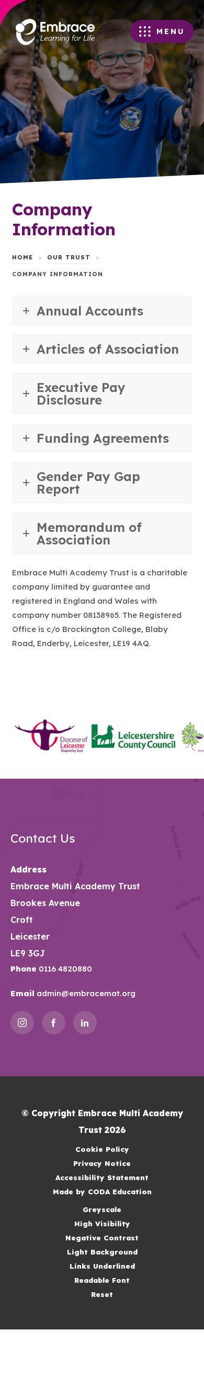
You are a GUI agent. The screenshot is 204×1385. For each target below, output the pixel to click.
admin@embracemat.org (85, 993)
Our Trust (68, 257)
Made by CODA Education (115, 1192)
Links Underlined (102, 1265)
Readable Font (102, 1279)
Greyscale (102, 1209)
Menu (170, 31)
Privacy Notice (102, 1163)
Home (22, 257)
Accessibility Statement (102, 1177)
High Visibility (102, 1223)
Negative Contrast (102, 1237)
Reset (102, 1294)
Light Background (102, 1251)
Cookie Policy (102, 1148)
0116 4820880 (64, 969)
